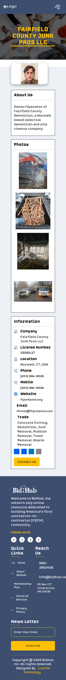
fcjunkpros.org (31, 399)
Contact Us (27, 462)
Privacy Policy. (21, 610)
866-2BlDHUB (46, 565)
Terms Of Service (22, 598)
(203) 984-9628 (32, 376)
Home (21, 563)
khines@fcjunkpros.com (35, 411)
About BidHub (21, 573)
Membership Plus (22, 585)
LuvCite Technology (36, 670)
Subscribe (33, 645)
